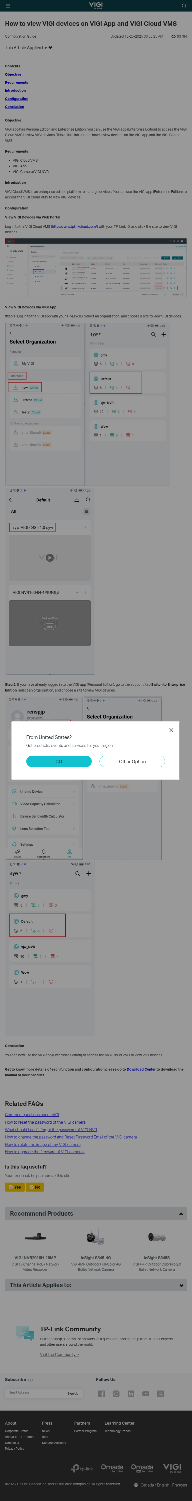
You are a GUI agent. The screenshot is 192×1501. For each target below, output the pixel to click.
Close (171, 730)
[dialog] (96, 750)
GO (59, 761)
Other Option (132, 761)
